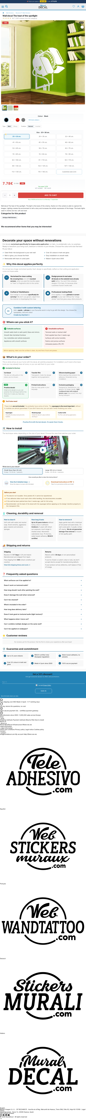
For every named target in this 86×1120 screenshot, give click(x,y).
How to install (39, 720)
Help (25, 734)
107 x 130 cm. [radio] (69, 166)
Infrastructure (17, 725)
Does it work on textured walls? (16, 585)
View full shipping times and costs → (17, 565)
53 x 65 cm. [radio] (16, 148)
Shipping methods (6, 720)
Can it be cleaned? (11, 600)
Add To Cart (51, 195)
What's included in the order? (15, 604)
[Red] (17, 120)
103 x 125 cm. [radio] (43, 166)
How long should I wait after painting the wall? (21, 590)
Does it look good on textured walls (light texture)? (23, 614)
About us (4, 723)
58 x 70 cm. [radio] (43, 148)
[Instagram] (1, 1115)
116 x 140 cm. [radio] (43, 172)
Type (4, 126)
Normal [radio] (30, 126)
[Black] (6, 120)
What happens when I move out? (16, 619)
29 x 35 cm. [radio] (43, 136)
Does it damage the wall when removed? (19, 595)
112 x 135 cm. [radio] (17, 172)
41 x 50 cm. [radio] (17, 142)
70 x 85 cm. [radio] (16, 154)
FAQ (32, 720)
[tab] (4, 107)
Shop (2, 718)
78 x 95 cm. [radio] (69, 154)
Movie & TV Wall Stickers (23, 13)
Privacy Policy (47, 685)
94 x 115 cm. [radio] (69, 160)
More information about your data (9, 696)
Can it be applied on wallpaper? (16, 629)
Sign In (43, 691)
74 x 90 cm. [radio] (43, 154)
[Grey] (23, 120)
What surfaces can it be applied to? (17, 580)
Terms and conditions (7, 729)
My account (19, 734)
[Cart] (83, 6)
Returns (28, 720)
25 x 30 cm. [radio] (13, 135)
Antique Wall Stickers (9, 217)
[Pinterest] (6, 1115)
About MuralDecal (6, 725)
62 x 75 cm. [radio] (69, 148)
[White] (12, 120)
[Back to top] (1, 1119)
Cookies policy (39, 729)
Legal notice (29, 729)
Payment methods (19, 720)
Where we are (27, 725)
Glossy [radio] (15, 126)
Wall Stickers (10, 13)
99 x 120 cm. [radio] (16, 166)
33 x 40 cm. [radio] (69, 136)
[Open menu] (4, 7)
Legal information (6, 728)
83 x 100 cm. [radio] (16, 160)
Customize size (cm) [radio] (69, 172)
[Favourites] (74, 6)
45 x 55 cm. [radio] (43, 142)
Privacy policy (20, 729)
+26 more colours (34, 120)
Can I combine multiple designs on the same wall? (23, 624)
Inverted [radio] (37, 126)
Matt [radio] (9, 126)
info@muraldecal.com (7, 734)
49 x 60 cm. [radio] (69, 142)
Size (43, 132)
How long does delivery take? (15, 609)
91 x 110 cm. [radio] (43, 160)
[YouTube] (9, 1115)
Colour (43, 116)
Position (23, 126)
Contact (3, 733)
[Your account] (78, 6)
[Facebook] (4, 1115)
